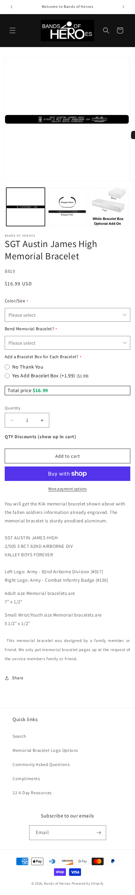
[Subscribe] (99, 832)
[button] (12, 30)
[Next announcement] (123, 7)
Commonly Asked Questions (41, 764)
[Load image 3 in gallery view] (108, 207)
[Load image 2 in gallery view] (67, 207)
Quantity (12, 408)
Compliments (26, 778)
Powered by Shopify (88, 883)
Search (19, 736)
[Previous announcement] (12, 7)
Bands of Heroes (57, 883)
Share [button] (18, 678)
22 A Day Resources (32, 792)
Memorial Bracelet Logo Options (45, 750)
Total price (20, 390)
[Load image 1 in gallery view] (25, 207)
